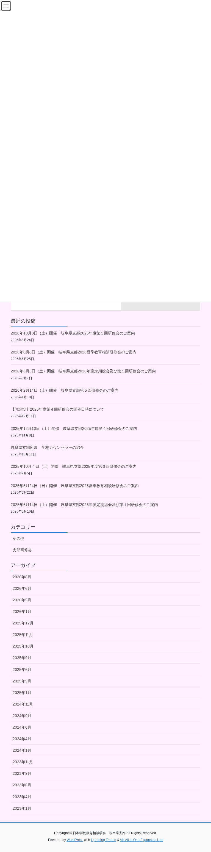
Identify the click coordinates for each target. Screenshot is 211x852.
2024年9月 (22, 715)
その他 (18, 538)
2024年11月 (23, 704)
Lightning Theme (103, 840)
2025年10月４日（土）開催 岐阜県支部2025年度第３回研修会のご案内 (74, 466)
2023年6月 (22, 785)
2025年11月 (23, 634)
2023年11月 (23, 762)
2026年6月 (22, 588)
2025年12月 (23, 623)
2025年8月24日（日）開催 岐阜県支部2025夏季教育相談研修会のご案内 (75, 485)
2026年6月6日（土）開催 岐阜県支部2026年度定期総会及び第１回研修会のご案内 (83, 371)
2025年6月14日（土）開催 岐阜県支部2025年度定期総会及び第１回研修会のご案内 (84, 504)
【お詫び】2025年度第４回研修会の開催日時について (57, 409)
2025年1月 (22, 692)
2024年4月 (22, 739)
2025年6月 (22, 669)
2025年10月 (23, 646)
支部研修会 (22, 550)
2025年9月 (22, 657)
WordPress (75, 840)
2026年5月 (22, 600)
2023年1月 (22, 808)
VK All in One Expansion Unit (141, 840)
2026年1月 (22, 611)
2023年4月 (22, 797)
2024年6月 (22, 727)
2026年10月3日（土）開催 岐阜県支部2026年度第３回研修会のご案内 (73, 333)
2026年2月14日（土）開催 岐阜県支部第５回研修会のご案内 (64, 390)
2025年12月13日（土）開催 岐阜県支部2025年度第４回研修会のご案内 (74, 428)
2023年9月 (22, 773)
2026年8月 (22, 577)
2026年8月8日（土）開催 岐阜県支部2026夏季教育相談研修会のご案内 (74, 352)
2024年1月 (22, 750)
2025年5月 (22, 681)
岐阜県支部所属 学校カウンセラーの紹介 (47, 447)
